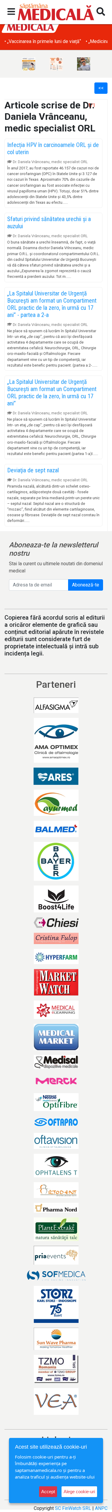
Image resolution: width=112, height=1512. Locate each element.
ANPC (101, 1508)
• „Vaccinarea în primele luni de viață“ (42, 41)
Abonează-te (85, 585)
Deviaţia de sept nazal (33, 470)
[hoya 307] (83, 64)
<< (101, 88)
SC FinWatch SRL (73, 1508)
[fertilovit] (28, 64)
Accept (48, 1491)
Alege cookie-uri (79, 1491)
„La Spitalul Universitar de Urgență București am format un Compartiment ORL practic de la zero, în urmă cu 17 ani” (51, 392)
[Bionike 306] (56, 64)
